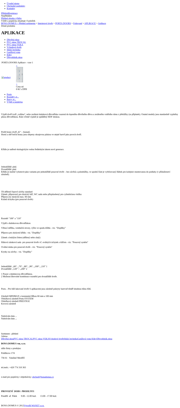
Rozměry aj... (13, 97)
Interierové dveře (45, 23)
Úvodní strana (13, 3)
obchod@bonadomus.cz (43, 377)
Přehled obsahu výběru (11, 18)
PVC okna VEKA (15, 44)
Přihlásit (4, 13)
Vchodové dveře (14, 47)
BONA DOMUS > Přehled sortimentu (18, 23)
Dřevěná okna (13, 39)
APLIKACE (90, 23)
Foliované (77, 23)
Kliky (9, 55)
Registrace (13, 13)
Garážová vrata (13, 52)
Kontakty (11, 8)
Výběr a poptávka (15, 102)
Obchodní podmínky (16, 6)
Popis (9, 94)
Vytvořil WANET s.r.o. (34, 405)
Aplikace (102, 23)
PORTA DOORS (63, 23)
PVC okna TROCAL (16, 42)
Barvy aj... (11, 99)
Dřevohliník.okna (14, 57)
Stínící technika (13, 50)
